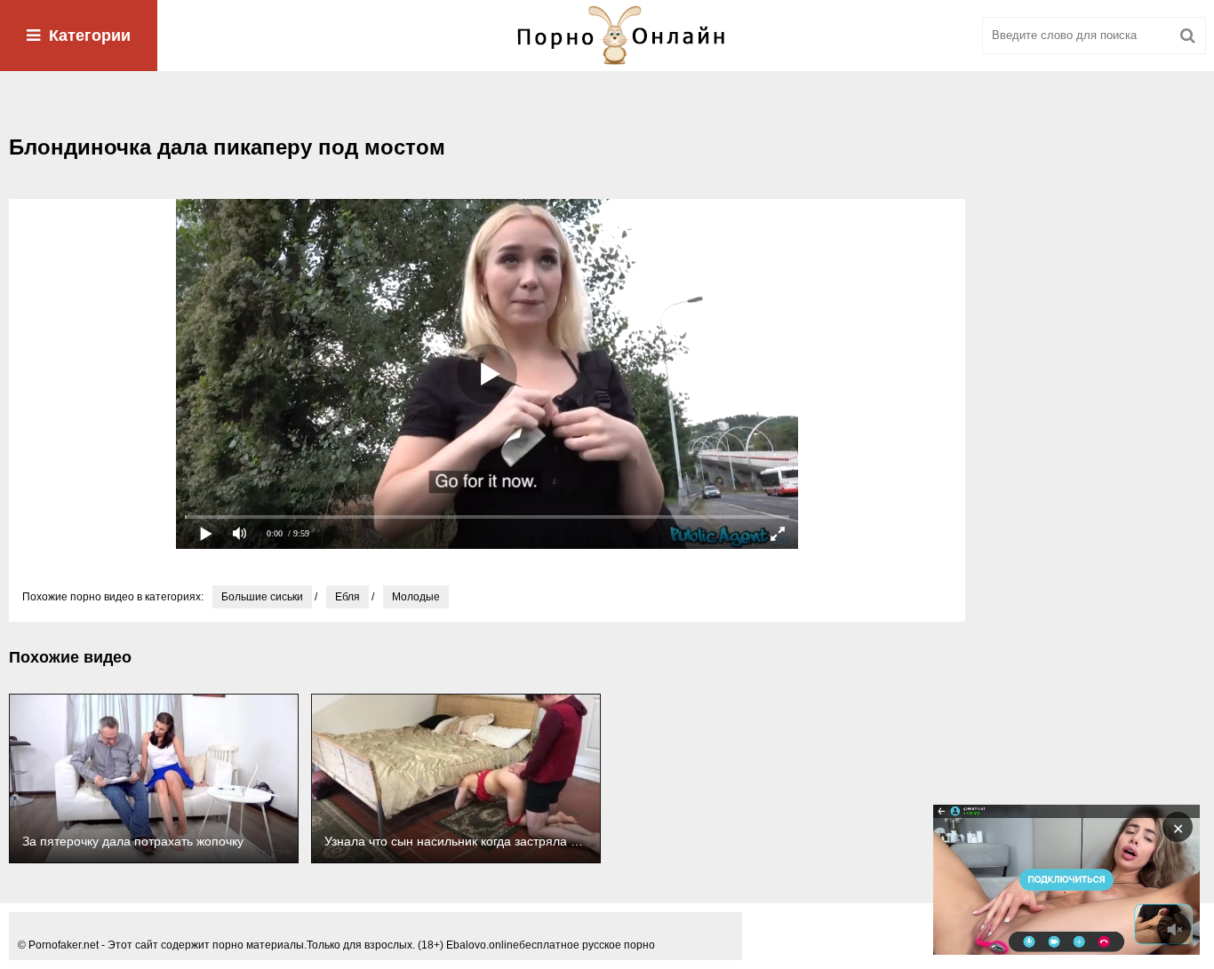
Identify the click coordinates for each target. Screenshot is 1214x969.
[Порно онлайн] (607, 35)
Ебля (347, 597)
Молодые (416, 597)
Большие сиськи (262, 597)
